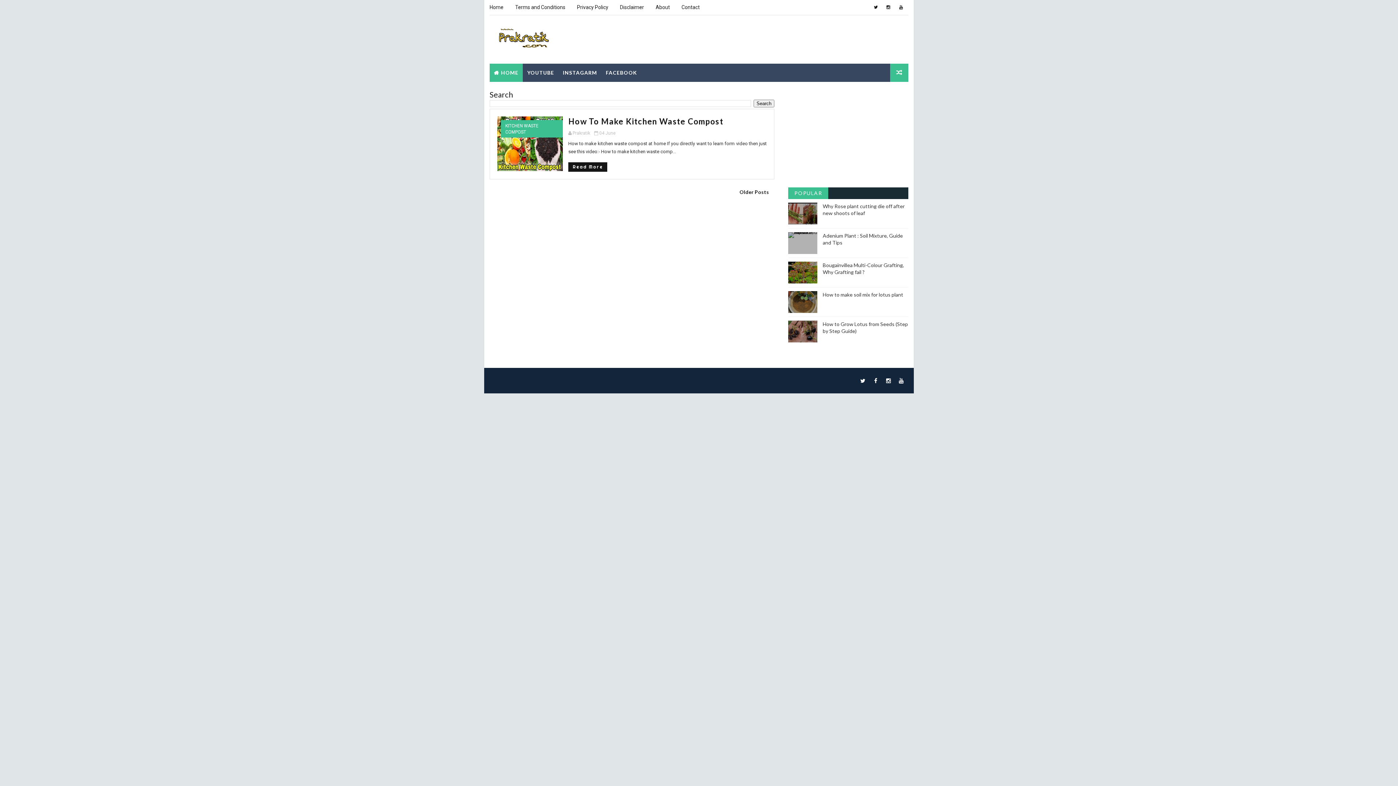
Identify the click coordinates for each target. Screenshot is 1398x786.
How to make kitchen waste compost (645, 121)
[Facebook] (862, 7)
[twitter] (875, 7)
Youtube (540, 73)
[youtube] (901, 7)
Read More (588, 167)
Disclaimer (632, 7)
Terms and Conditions (540, 7)
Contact (691, 7)
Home (496, 7)
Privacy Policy (592, 7)
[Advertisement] (632, 250)
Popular (808, 193)
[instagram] (888, 7)
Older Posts (754, 192)
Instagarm (580, 73)
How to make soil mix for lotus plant (863, 294)
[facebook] (875, 380)
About (663, 7)
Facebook (621, 73)
